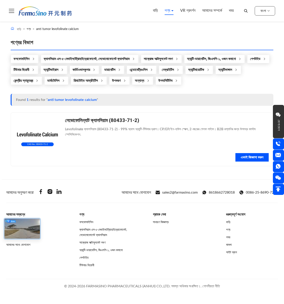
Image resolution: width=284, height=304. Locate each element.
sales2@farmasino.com (180, 192)
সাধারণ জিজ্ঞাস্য (161, 222)
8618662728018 (222, 192)
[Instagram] (50, 192)
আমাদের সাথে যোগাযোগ (18, 244)
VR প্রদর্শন (187, 11)
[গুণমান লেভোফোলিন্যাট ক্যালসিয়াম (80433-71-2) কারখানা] (37, 139)
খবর (231, 11)
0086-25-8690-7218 (262, 192)
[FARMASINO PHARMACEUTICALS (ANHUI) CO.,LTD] (45, 11)
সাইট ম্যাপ (231, 252)
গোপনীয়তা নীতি (211, 286)
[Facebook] (41, 192)
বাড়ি (155, 11)
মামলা (229, 244)
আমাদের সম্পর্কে (212, 11)
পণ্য (168, 11)
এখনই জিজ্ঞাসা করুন (252, 157)
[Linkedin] (59, 192)
